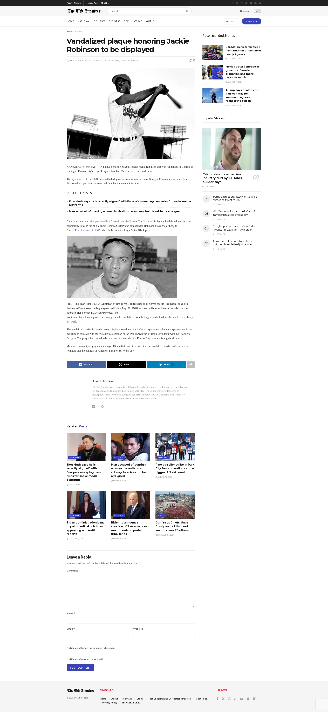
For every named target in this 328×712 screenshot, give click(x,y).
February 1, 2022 (101, 60)
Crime (138, 21)
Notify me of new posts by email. (85, 658)
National (84, 21)
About (69, 3)
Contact (77, 3)
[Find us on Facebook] (233, 3)
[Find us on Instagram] (242, 3)
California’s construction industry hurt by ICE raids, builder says (222, 178)
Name (71, 613)
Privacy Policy (109, 702)
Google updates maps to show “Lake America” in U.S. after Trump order (234, 228)
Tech (127, 21)
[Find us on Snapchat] (255, 3)
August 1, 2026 (234, 105)
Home (70, 21)
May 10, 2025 (74, 484)
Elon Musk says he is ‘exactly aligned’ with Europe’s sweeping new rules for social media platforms (84, 472)
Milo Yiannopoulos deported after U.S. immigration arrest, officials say (234, 213)
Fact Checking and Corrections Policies (169, 698)
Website (138, 628)
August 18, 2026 (234, 82)
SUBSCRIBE (251, 21)
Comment (73, 570)
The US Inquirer (78, 60)
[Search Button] (188, 11)
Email (71, 628)
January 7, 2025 (120, 481)
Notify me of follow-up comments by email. (91, 647)
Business (114, 21)
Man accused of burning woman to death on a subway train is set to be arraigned (125, 211)
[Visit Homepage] (84, 11)
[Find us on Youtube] (251, 3)
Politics (99, 21)
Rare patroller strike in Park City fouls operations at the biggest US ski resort (174, 468)
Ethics (140, 698)
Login (245, 10)
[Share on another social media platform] (191, 364)
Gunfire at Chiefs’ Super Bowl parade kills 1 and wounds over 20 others (172, 526)
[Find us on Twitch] (260, 3)
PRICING (231, 21)
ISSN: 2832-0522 (131, 702)
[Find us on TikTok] (246, 3)
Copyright (201, 698)
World (150, 21)
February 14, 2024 (165, 535)
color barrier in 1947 (89, 230)
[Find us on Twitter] (237, 3)
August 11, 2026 (234, 58)
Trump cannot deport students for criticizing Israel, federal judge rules (232, 243)
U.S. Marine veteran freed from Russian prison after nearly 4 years (243, 50)
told (122, 221)
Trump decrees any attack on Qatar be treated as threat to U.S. (235, 198)
